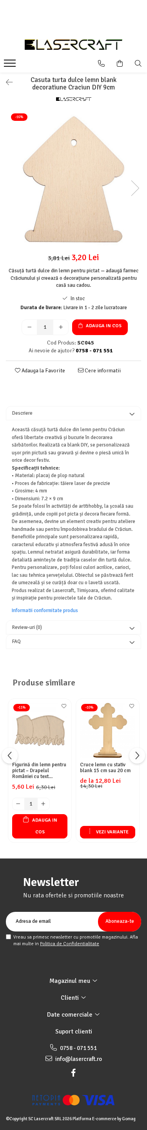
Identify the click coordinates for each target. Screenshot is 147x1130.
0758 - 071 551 (78, 1048)
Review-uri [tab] (27, 627)
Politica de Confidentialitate (69, 944)
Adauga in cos (103, 326)
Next (135, 188)
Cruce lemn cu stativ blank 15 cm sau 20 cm (105, 768)
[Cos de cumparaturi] (119, 63)
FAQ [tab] (16, 641)
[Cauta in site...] (138, 63)
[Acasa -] (74, 44)
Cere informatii (102, 370)
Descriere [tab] (22, 413)
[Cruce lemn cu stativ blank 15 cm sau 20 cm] (107, 730)
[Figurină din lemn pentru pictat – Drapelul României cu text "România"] (39, 730)
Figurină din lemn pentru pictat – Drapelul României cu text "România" (39, 771)
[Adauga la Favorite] (63, 708)
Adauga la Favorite (42, 370)
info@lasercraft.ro (78, 1059)
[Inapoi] (6, 82)
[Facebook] (74, 1073)
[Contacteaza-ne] (101, 63)
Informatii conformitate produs (45, 610)
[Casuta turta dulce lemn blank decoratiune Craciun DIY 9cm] (73, 180)
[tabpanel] (73, 180)
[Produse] (11, 65)
